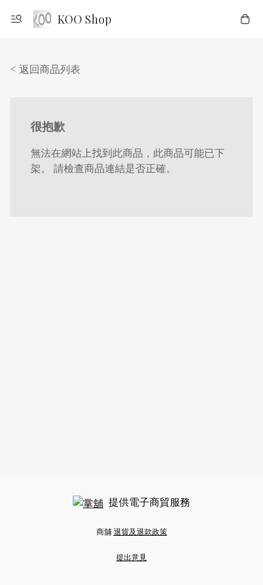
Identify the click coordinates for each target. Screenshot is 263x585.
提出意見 (131, 557)
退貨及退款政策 (140, 531)
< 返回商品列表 (45, 68)
